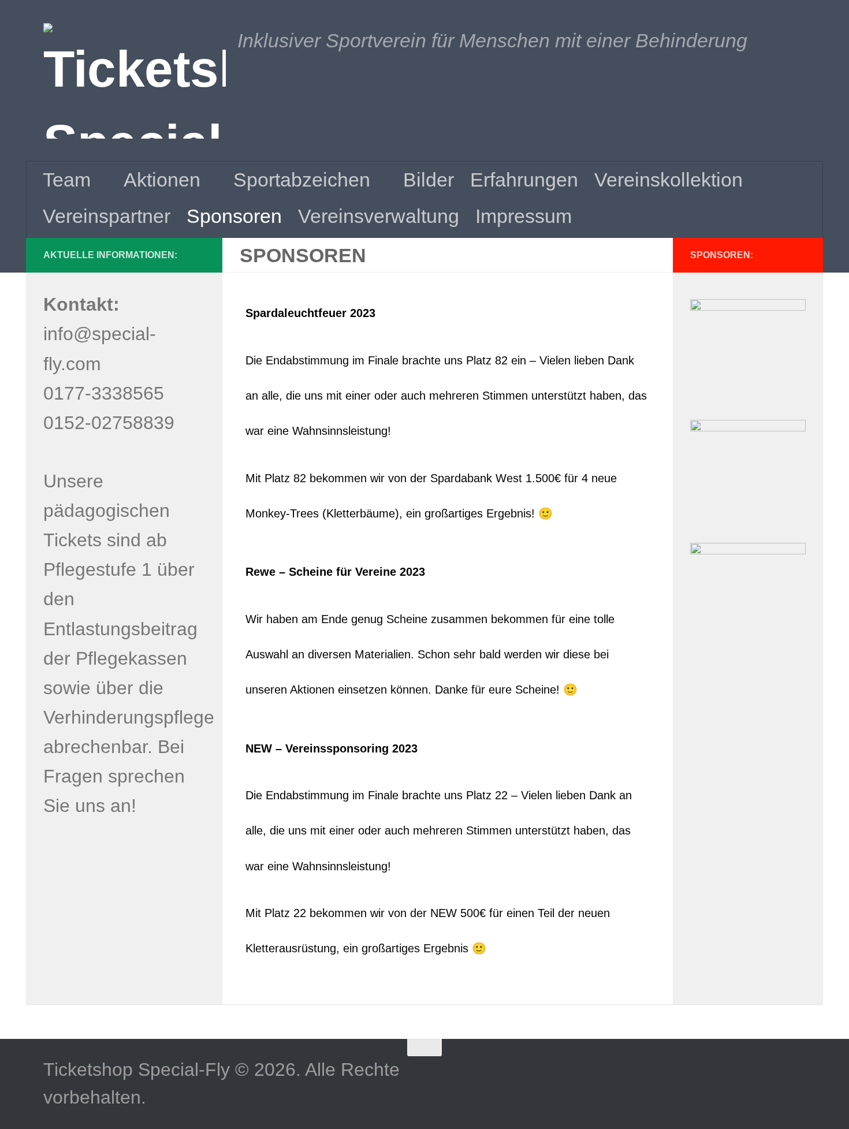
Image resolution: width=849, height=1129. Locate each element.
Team (67, 180)
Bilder (428, 180)
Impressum (523, 216)
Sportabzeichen (301, 180)
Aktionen (162, 180)
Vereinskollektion (668, 180)
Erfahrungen (524, 180)
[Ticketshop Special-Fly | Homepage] (134, 81)
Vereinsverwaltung (378, 216)
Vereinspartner (106, 216)
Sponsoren (234, 216)
